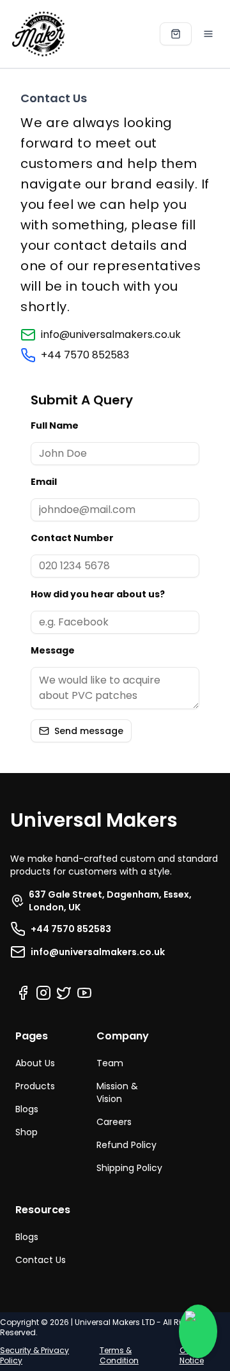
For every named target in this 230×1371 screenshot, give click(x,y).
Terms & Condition (119, 1355)
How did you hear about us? (98, 594)
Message (53, 650)
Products (35, 1086)
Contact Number (72, 538)
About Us (35, 1063)
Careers (114, 1121)
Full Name (55, 425)
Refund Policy (126, 1144)
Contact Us (40, 1259)
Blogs (26, 1109)
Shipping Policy (129, 1167)
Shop (26, 1132)
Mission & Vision (117, 1092)
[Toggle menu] (208, 33)
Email (44, 481)
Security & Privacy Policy (34, 1355)
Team (109, 1063)
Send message (88, 730)
